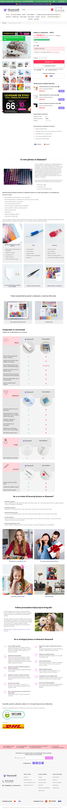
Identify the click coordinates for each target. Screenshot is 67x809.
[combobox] (36, 10)
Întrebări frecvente (27, 779)
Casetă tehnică (56, 777)
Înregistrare (49, 758)
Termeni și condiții (42, 779)
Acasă (7, 14)
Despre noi (55, 779)
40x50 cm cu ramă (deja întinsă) (47, 52)
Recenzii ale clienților (57, 782)
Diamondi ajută (56, 787)
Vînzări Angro (56, 785)
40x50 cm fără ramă (39, 48)
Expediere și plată (42, 782)
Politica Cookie (41, 790)
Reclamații (40, 785)
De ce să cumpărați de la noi (29, 782)
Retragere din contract (28, 785)
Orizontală (48, 120)
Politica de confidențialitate (44, 787)
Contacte (40, 777)
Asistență (26, 777)
